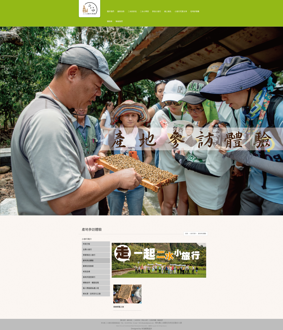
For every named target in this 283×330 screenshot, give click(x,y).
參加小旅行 (156, 11)
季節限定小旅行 (89, 255)
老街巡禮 (86, 272)
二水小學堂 (144, 11)
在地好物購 (194, 11)
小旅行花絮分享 (181, 11)
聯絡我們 (119, 21)
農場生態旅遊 (88, 266)
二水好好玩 (132, 11)
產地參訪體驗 (202, 233)
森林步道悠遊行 (89, 277)
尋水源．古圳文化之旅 (92, 294)
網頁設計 (148, 329)
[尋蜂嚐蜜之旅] (127, 294)
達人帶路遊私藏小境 (91, 288)
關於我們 (110, 11)
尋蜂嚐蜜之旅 (118, 307)
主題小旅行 (87, 249)
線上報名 (167, 11)
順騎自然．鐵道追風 (91, 283)
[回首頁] (93, 3)
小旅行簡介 (193, 233)
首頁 (186, 233)
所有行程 (86, 244)
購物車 (109, 21)
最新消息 (120, 11)
